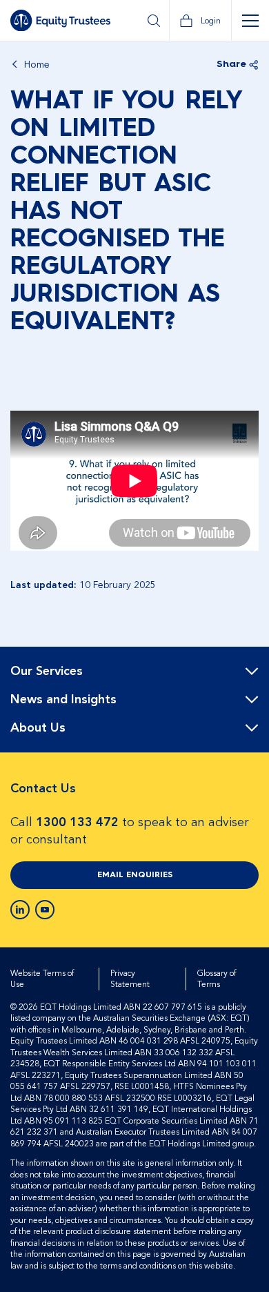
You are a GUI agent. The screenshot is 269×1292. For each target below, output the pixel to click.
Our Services (46, 671)
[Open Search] (153, 20)
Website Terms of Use (42, 979)
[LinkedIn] (20, 909)
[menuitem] (134, 672)
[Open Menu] (250, 20)
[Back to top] (246, 690)
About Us (38, 728)
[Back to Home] (60, 21)
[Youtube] (44, 909)
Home (37, 65)
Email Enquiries (134, 875)
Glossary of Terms (216, 979)
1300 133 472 (77, 822)
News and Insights (63, 700)
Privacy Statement (130, 979)
